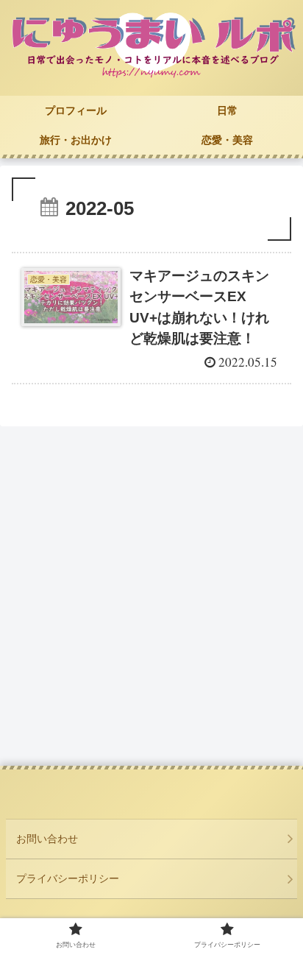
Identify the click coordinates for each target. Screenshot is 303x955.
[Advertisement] (151, 599)
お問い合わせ (47, 839)
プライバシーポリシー (67, 878)
